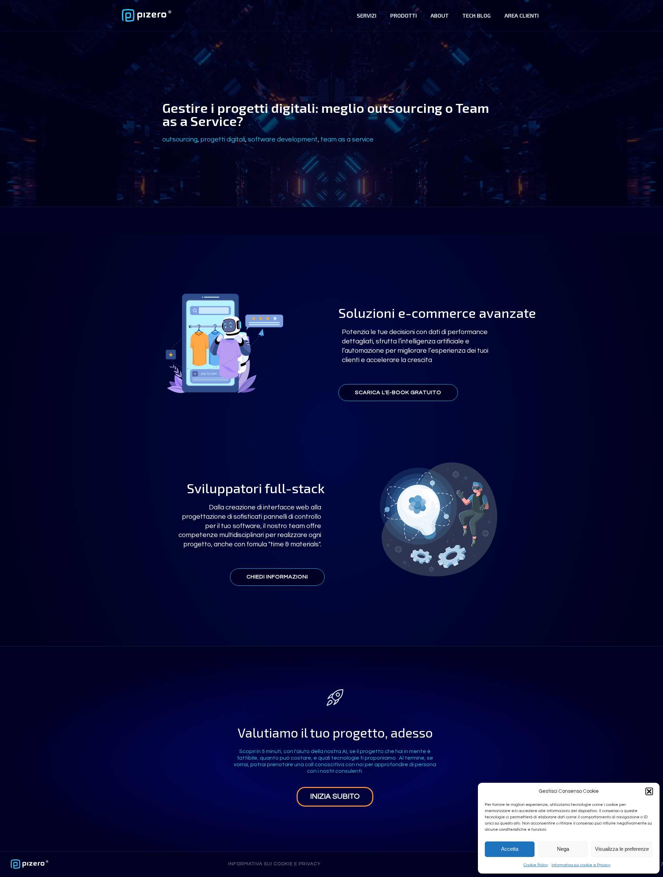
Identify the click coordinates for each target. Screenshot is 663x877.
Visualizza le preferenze (622, 849)
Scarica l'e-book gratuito (398, 392)
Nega (563, 849)
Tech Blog (476, 15)
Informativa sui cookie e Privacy (581, 865)
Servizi (366, 15)
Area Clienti (522, 15)
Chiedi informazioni (277, 576)
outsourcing (180, 139)
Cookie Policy (535, 865)
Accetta (509, 849)
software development (283, 139)
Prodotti (403, 15)
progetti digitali (222, 139)
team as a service (347, 139)
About (440, 15)
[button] (649, 791)
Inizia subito (335, 796)
